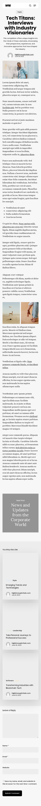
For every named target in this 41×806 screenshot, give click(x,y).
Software (10, 681)
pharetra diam (27, 154)
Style (15, 580)
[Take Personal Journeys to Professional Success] (21, 626)
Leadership (17, 631)
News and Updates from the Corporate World (21, 513)
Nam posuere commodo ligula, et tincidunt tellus (20, 364)
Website (6, 767)
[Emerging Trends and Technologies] (21, 576)
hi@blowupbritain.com (24, 54)
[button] (34, 5)
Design (9, 580)
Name (6, 746)
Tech (20, 12)
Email (5, 757)
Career (9, 631)
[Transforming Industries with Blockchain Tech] (21, 676)
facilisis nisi (8, 107)
